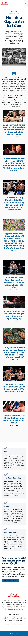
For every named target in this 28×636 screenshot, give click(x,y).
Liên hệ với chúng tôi (10, 580)
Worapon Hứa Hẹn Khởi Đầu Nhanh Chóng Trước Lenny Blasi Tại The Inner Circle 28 (14, 388)
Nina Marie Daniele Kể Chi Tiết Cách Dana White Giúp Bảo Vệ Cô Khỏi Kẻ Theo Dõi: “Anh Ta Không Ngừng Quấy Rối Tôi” (14, 164)
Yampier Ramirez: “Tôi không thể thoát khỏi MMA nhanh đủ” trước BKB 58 (14, 419)
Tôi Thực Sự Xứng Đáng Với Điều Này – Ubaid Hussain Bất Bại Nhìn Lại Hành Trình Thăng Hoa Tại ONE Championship (14, 203)
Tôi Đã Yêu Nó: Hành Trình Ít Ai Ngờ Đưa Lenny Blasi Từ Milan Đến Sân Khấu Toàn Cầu (14, 282)
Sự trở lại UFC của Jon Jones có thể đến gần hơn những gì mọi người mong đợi (14, 315)
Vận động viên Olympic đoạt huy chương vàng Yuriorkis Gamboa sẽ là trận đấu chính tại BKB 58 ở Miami (14, 130)
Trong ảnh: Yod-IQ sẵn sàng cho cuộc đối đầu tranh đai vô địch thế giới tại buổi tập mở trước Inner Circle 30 (14, 352)
